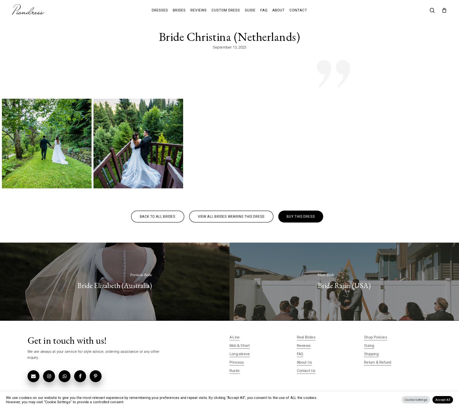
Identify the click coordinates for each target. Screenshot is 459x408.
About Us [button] (304, 362)
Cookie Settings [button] (415, 400)
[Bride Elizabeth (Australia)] (115, 282)
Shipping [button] (371, 354)
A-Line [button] (235, 337)
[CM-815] (138, 143)
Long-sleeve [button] (240, 354)
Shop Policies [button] (375, 337)
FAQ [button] (300, 354)
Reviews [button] (304, 345)
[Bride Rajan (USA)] (344, 282)
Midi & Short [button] (240, 345)
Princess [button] (237, 362)
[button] (157, 217)
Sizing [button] (369, 345)
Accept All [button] (442, 400)
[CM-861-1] (47, 143)
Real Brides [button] (306, 337)
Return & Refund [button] (377, 362)
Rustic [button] (235, 371)
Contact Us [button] (306, 371)
